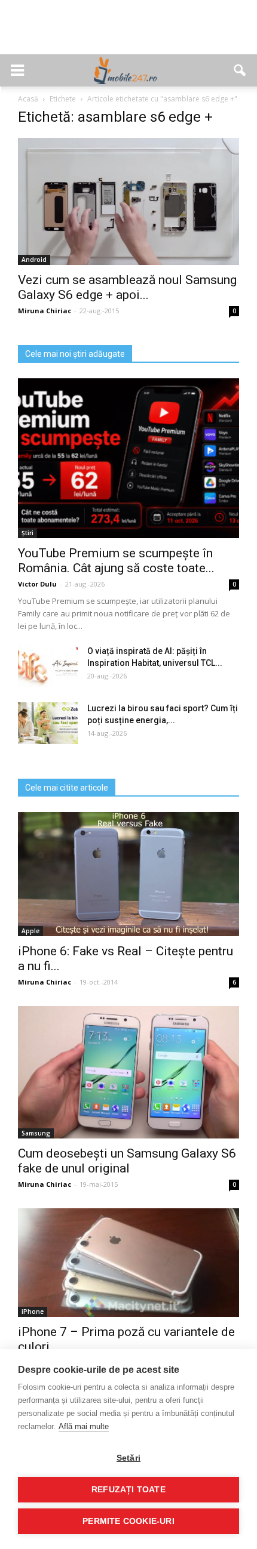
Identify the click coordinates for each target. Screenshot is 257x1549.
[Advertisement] (128, 33)
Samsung (36, 1133)
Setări (128, 1458)
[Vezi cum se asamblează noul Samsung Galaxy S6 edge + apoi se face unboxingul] (128, 201)
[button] (240, 70)
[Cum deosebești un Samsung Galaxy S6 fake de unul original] (128, 1072)
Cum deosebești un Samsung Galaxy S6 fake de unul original (127, 1160)
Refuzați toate (128, 1489)
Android (34, 259)
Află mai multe (84, 1426)
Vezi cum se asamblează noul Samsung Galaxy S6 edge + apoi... (127, 287)
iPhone (33, 1311)
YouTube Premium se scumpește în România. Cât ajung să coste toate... (116, 560)
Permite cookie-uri (128, 1521)
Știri (27, 533)
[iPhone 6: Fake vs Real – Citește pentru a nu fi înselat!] (128, 874)
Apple (30, 931)
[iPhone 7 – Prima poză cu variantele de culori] (128, 1262)
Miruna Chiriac (44, 310)
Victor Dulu (37, 583)
